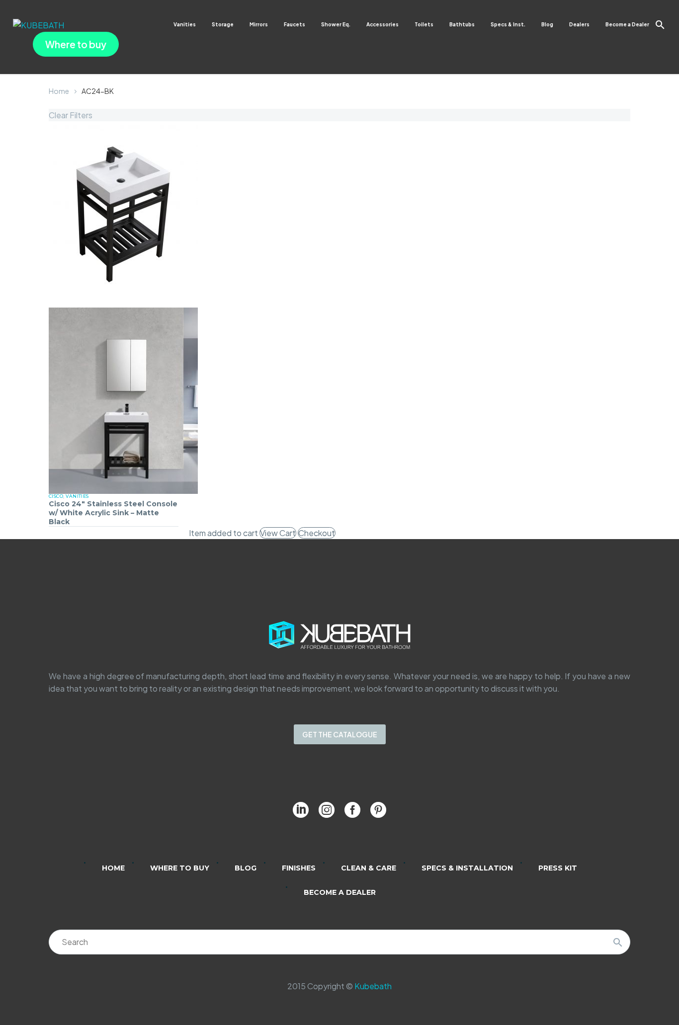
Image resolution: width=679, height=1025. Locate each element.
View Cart (278, 533)
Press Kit (557, 868)
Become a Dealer (627, 24)
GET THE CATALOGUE (339, 734)
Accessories (382, 24)
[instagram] (327, 810)
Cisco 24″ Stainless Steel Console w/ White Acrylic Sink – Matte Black (113, 512)
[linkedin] (301, 810)
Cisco (56, 496)
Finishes (299, 868)
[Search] (617, 942)
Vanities (184, 24)
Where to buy (75, 44)
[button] (660, 24)
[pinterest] (378, 810)
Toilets (424, 24)
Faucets (294, 24)
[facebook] (352, 810)
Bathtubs (462, 24)
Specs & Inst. (508, 24)
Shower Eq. (335, 24)
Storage (223, 24)
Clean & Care (368, 868)
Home (59, 90)
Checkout (316, 533)
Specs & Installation (467, 868)
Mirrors (259, 24)
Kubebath (373, 986)
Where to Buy (179, 868)
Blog (547, 24)
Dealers (579, 24)
